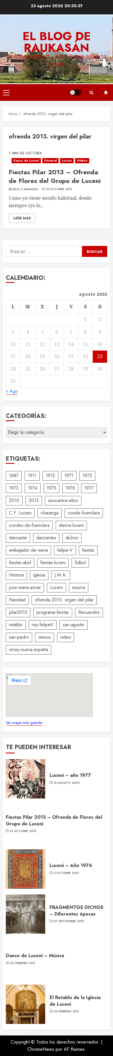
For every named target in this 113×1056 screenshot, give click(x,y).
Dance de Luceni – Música (35, 955)
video (65, 637)
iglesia (39, 575)
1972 (87, 475)
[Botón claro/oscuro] (75, 92)
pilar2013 (18, 612)
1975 (51, 488)
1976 (70, 488)
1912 (50, 475)
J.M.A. (60, 575)
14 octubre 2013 (59, 189)
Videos (82, 160)
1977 (89, 488)
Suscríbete (105, 92)
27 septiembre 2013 (69, 921)
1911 (32, 475)
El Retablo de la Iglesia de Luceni (75, 1000)
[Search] (91, 92)
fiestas (88, 550)
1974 (32, 488)
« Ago (12, 391)
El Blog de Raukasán (57, 42)
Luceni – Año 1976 (71, 865)
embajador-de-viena (28, 550)
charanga (50, 513)
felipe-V (65, 550)
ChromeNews (40, 1049)
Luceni (67, 160)
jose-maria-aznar (25, 587)
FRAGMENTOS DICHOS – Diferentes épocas (76, 910)
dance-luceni (71, 525)
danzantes (46, 537)
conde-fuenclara (84, 513)
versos (44, 637)
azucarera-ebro (63, 500)
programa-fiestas (53, 612)
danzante (18, 537)
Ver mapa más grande (24, 722)
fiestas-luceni (52, 562)
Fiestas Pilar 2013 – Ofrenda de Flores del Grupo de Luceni (55, 176)
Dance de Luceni (26, 160)
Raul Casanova (25, 189)
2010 (14, 500)
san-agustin (73, 624)
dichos (71, 537)
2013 (34, 500)
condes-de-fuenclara (29, 525)
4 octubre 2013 (66, 873)
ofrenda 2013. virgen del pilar (64, 599)
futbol (80, 562)
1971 (68, 475)
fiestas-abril (20, 562)
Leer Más (22, 218)
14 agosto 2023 (67, 783)
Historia (16, 575)
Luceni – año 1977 (70, 775)
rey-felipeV (42, 624)
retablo (16, 624)
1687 (14, 475)
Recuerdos (89, 612)
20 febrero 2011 (22, 963)
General (50, 160)
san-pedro (19, 637)
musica (78, 587)
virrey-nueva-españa (28, 649)
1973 (14, 488)
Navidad (17, 599)
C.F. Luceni (20, 513)
